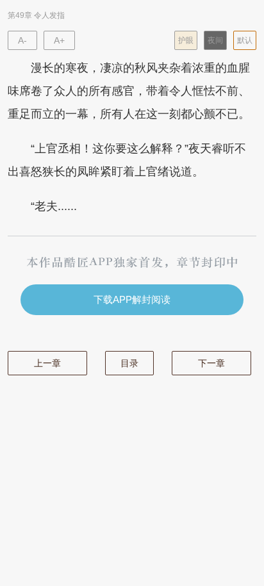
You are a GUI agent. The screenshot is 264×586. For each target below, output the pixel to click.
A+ (59, 40)
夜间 (215, 40)
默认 (244, 40)
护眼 (186, 40)
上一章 (47, 363)
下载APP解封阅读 (132, 299)
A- (22, 40)
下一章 (211, 363)
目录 (129, 363)
